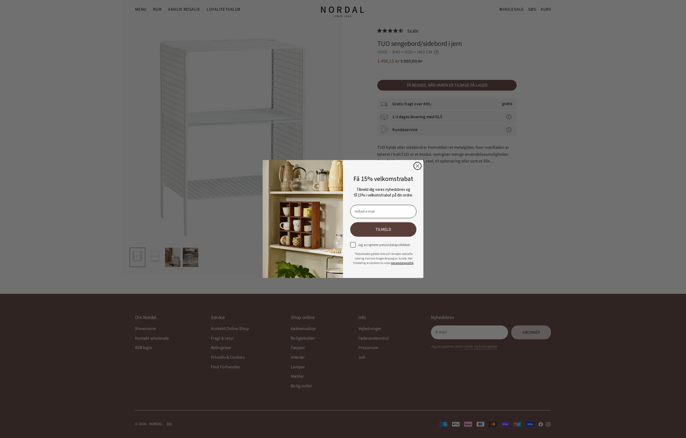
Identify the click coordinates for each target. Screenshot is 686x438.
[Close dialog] (417, 166)
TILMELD (383, 229)
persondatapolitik (402, 263)
